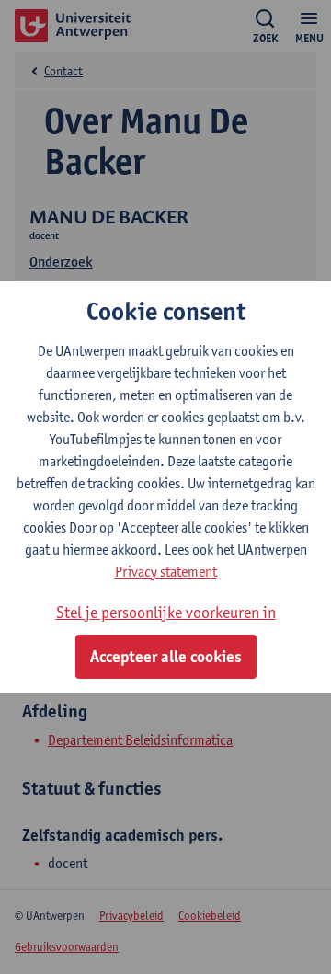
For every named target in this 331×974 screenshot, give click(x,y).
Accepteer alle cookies (166, 657)
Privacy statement (166, 571)
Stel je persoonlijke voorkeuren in (166, 612)
